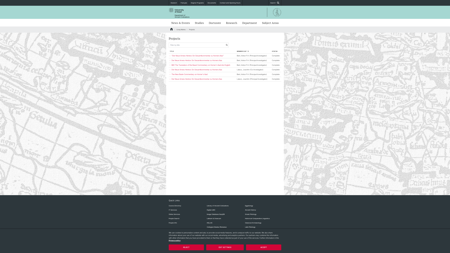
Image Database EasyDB (216, 214)
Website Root (171, 29)
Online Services (174, 214)
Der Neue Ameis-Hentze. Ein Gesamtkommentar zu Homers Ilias (197, 60)
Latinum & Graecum (214, 218)
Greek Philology (250, 214)
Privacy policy (174, 241)
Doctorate (215, 23)
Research (231, 23)
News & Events (180, 23)
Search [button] (273, 3)
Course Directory (175, 206)
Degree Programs (197, 3)
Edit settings (225, 247)
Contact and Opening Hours (230, 3)
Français (184, 3)
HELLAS (209, 223)
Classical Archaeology (253, 223)
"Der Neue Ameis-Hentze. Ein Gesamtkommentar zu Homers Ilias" (198, 56)
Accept (264, 247)
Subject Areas (270, 23)
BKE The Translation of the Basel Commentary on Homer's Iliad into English (201, 65)
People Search (174, 218)
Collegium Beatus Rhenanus (217, 227)
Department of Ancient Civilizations (182, 16)
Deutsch (174, 3)
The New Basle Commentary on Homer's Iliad (190, 74)
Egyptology (249, 206)
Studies (199, 23)
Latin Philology (250, 227)
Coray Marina (181, 29)
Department (249, 23)
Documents (212, 3)
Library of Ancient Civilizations (218, 206)
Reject (186, 247)
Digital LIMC (211, 210)
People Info (173, 223)
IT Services (173, 210)
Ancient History (250, 210)
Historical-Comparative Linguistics (257, 218)
